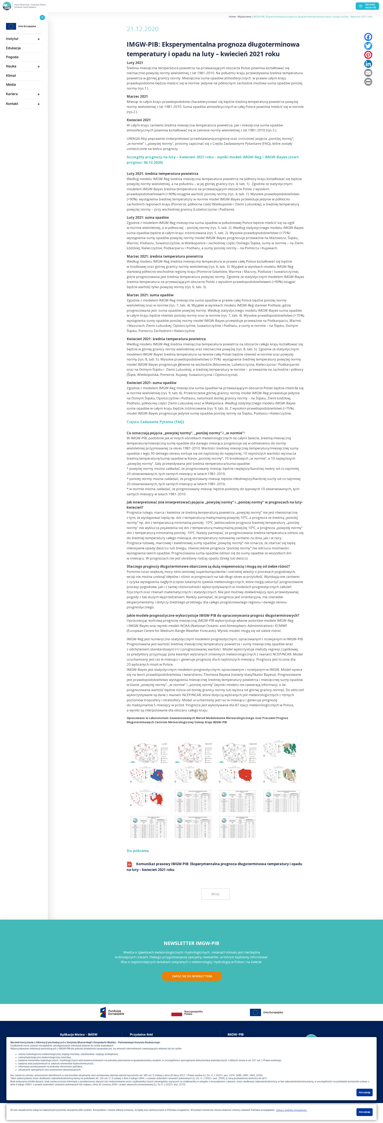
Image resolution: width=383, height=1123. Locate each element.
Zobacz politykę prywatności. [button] (291, 1110)
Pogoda (12, 57)
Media (11, 85)
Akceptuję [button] (364, 1092)
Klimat (11, 76)
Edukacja (13, 48)
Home (232, 16)
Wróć (215, 894)
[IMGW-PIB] (32, 6)
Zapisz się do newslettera (192, 976)
